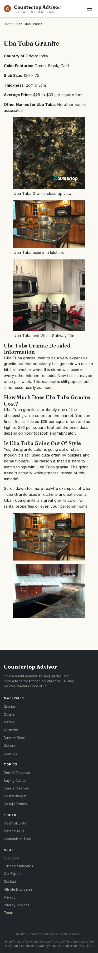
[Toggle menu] (89, 8)
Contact (10, 881)
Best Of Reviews (17, 773)
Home (8, 24)
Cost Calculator (16, 823)
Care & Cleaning (16, 788)
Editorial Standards (18, 866)
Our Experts (13, 874)
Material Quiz (14, 831)
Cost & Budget (15, 796)
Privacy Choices (16, 905)
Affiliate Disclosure (18, 889)
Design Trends (15, 804)
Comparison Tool (17, 839)
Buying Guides (15, 781)
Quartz (9, 714)
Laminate (11, 753)
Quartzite (11, 730)
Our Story (11, 858)
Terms (9, 913)
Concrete (11, 746)
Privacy (9, 897)
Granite (9, 707)
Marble (9, 722)
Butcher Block (15, 738)
